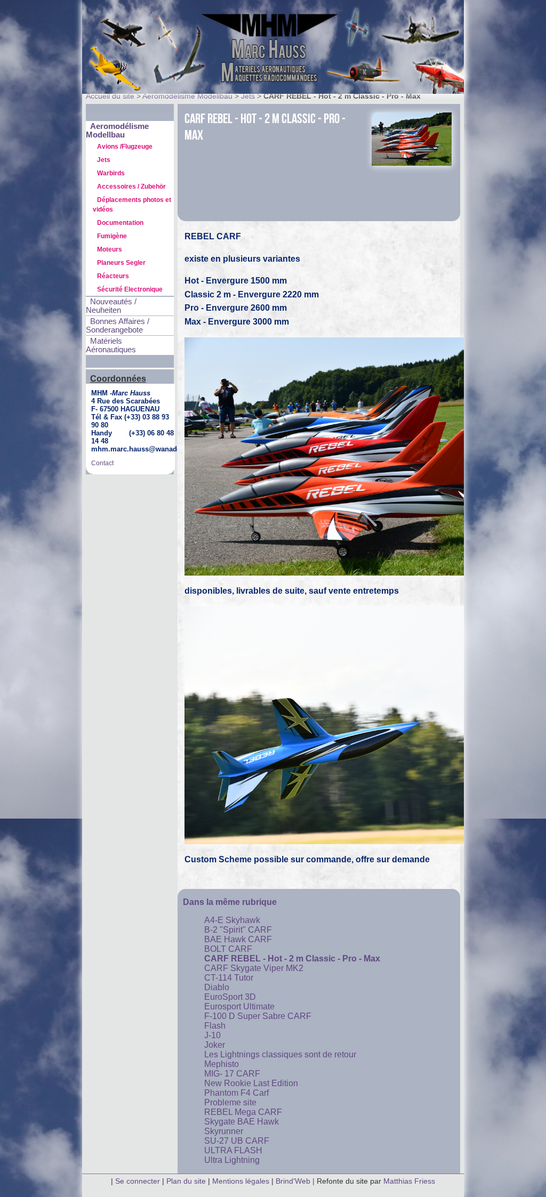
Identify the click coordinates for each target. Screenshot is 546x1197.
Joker (214, 1044)
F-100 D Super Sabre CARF (257, 1016)
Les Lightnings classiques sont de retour (280, 1054)
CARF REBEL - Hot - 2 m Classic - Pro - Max (292, 958)
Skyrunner (223, 1131)
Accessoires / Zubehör (131, 186)
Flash (215, 1025)
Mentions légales (241, 1181)
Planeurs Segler (121, 262)
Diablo (216, 987)
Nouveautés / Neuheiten (111, 305)
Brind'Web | (296, 1181)
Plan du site (186, 1181)
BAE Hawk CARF (238, 939)
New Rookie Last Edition (251, 1083)
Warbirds (111, 173)
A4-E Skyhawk (232, 920)
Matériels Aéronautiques (111, 345)
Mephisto (221, 1064)
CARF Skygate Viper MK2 (253, 968)
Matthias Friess (409, 1181)
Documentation (120, 223)
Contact (102, 463)
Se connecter (137, 1181)
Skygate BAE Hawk (241, 1121)
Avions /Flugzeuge (124, 146)
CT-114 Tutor (228, 977)
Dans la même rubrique (230, 902)
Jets (248, 96)
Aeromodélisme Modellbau (187, 96)
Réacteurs (113, 276)
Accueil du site (110, 96)
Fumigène (112, 236)
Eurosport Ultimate (239, 1006)
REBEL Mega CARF (243, 1112)
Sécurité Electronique (130, 289)
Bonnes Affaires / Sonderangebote (117, 325)
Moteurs (109, 249)
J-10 (212, 1035)
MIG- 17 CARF (232, 1073)
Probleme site (230, 1102)
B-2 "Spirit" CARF (238, 929)
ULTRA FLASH (233, 1150)
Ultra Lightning (232, 1159)
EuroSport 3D (230, 996)
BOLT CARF (228, 948)
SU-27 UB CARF (236, 1140)
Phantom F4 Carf (236, 1092)
